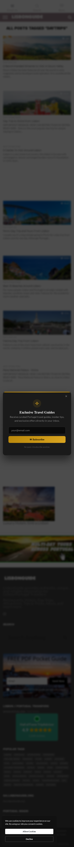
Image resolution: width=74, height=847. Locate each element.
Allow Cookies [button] (29, 831)
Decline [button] (29, 839)
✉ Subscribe (37, 439)
